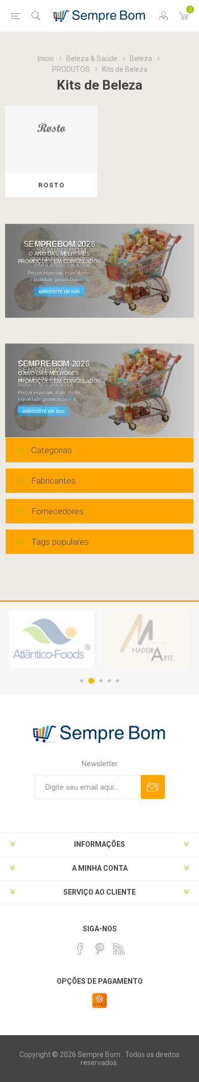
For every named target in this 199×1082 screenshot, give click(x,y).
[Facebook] (80, 948)
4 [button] (109, 680)
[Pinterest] (99, 948)
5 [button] (117, 680)
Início (46, 58)
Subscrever (153, 787)
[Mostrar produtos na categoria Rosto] (51, 139)
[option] (52, 639)
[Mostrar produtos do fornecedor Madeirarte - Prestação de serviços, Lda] (147, 639)
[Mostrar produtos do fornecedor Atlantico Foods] (51, 639)
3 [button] (101, 680)
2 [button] (91, 681)
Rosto (51, 185)
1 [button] (81, 680)
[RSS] (119, 948)
